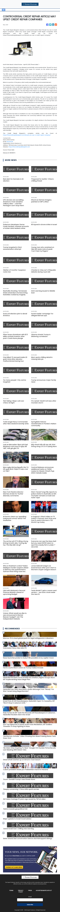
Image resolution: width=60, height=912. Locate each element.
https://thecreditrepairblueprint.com (19, 147)
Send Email (10, 141)
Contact (49, 890)
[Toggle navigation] (3, 10)
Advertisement (41, 890)
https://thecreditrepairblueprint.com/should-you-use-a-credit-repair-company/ (26, 135)
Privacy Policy (20, 891)
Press (30, 890)
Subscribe (30, 905)
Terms (11, 890)
